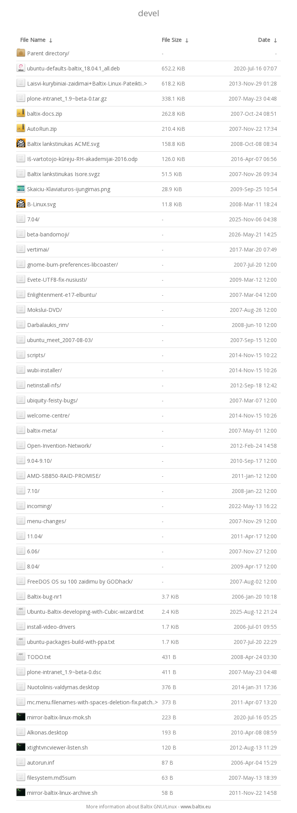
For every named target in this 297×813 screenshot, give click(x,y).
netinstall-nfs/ (44, 385)
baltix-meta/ (42, 430)
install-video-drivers (51, 626)
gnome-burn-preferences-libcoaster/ (72, 264)
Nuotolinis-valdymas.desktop (63, 687)
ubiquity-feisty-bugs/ (52, 400)
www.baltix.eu (196, 806)
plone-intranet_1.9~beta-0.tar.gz (67, 98)
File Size (172, 39)
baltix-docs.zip (44, 113)
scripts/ (36, 355)
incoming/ (39, 506)
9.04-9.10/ (39, 460)
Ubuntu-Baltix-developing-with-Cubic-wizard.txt (85, 611)
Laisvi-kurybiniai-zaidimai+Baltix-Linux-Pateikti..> (87, 83)
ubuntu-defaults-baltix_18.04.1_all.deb (73, 68)
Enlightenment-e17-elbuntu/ (62, 294)
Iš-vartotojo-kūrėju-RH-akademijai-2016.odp (82, 159)
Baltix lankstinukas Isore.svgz (63, 174)
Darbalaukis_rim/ (48, 325)
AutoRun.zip (42, 128)
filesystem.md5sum (51, 777)
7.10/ (33, 491)
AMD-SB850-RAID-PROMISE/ (64, 475)
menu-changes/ (46, 521)
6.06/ (33, 551)
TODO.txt (39, 657)
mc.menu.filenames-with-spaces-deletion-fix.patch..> (92, 702)
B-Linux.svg (41, 204)
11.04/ (35, 536)
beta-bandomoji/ (48, 234)
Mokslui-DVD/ (44, 309)
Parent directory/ (48, 53)
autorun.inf (40, 762)
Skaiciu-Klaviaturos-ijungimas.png (68, 189)
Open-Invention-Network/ (59, 445)
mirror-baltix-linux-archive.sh (62, 792)
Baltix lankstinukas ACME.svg (63, 143)
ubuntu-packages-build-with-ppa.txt (71, 641)
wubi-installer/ (44, 370)
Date (264, 39)
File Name (33, 39)
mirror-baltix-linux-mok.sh (59, 717)
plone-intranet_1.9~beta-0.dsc (64, 672)
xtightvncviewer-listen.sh (57, 747)
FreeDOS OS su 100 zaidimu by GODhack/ (80, 581)
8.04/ (33, 566)
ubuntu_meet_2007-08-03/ (60, 340)
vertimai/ (38, 249)
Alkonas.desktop (47, 732)
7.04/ (33, 219)
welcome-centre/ (48, 415)
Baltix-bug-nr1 (44, 596)
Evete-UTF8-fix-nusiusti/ (57, 279)
